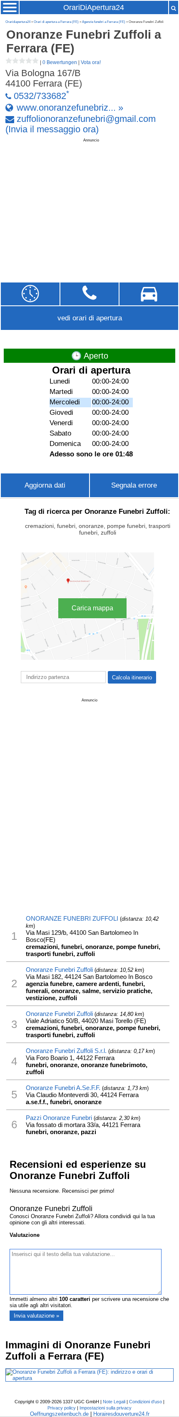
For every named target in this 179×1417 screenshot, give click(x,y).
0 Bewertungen (59, 62)
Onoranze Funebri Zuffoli (59, 969)
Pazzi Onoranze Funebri (59, 1117)
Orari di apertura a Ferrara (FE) (56, 22)
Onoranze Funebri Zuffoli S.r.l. (66, 1050)
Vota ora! (91, 62)
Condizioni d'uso (145, 1401)
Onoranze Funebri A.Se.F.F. (63, 1087)
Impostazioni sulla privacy (106, 1407)
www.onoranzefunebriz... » (70, 107)
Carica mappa (92, 608)
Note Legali (114, 1401)
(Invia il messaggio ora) (52, 129)
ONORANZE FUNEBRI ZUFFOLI (72, 918)
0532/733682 (40, 96)
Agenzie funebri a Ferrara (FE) (103, 22)
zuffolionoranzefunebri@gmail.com (86, 119)
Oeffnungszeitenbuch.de (59, 1414)
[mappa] (148, 293)
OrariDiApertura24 (93, 7)
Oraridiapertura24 (17, 22)
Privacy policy (61, 1407)
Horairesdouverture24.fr (121, 1414)
